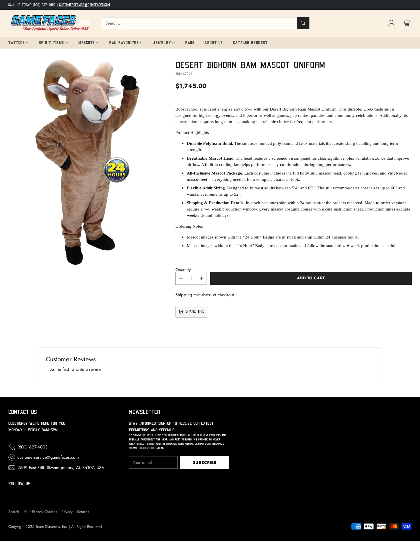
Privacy (67, 511)
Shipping (183, 295)
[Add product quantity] (201, 278)
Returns (83, 511)
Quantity (183, 270)
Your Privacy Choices (40, 511)
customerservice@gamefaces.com (84, 5)
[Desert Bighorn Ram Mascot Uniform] (87, 162)
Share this (194, 311)
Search (13, 511)
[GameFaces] (50, 23)
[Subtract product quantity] (181, 278)
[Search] (303, 23)
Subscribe (204, 462)
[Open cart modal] (406, 23)
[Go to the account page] (391, 23)
